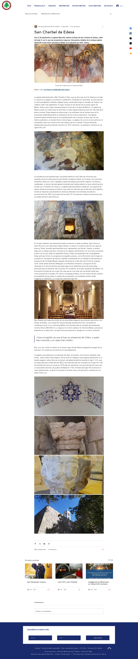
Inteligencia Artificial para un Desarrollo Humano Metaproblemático (98, 583)
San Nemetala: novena (36, 582)
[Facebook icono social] (131, 33)
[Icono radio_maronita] (131, 53)
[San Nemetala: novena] (38, 571)
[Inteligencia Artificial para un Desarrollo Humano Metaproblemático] (99, 571)
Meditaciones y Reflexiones (50, 14)
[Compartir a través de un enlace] (49, 544)
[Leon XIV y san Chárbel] (69, 571)
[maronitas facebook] (131, 28)
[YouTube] (131, 48)
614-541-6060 (87, 651)
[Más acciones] (102, 26)
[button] (111, 13)
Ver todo (110, 560)
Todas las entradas (31, 14)
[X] (131, 38)
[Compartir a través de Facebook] (35, 544)
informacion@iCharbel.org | (66, 651)
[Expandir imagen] (69, 396)
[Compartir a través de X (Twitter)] (40, 544)
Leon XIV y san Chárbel (67, 582)
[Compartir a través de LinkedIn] (44, 544)
